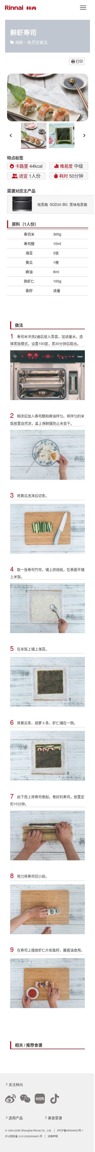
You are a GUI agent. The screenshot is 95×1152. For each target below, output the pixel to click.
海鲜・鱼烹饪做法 (31, 42)
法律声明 (53, 1136)
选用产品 (16, 1117)
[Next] (84, 135)
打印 (79, 61)
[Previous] (11, 135)
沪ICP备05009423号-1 (70, 1130)
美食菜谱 (55, 1117)
